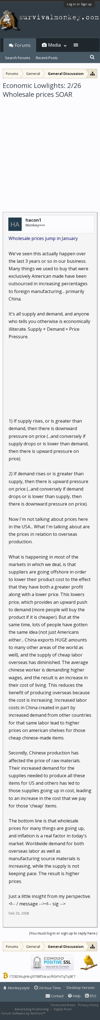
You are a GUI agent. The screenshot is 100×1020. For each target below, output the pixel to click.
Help (76, 995)
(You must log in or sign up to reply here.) (63, 933)
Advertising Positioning (32, 1009)
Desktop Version (81, 987)
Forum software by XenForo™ (23, 1013)
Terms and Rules (62, 1005)
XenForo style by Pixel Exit (65, 1013)
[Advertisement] (50, 152)
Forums (23, 45)
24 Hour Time (49, 987)
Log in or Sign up (79, 4)
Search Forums (17, 57)
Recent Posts (47, 57)
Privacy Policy (88, 1005)
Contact (57, 995)
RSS (92, 995)
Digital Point (63, 1009)
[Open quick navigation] (92, 73)
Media (54, 45)
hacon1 (33, 220)
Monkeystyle (18, 987)
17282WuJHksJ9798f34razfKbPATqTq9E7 (42, 976)
